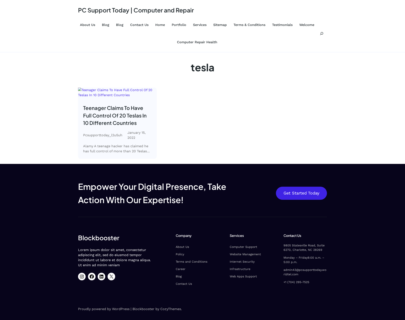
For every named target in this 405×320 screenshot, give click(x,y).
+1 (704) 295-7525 (296, 282)
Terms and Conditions (191, 261)
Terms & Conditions (249, 25)
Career (180, 269)
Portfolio (179, 25)
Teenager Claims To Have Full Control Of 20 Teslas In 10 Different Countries (115, 115)
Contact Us (139, 25)
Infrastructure (240, 269)
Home (160, 25)
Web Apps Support (243, 276)
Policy (180, 254)
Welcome (306, 25)
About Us (87, 25)
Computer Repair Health (197, 42)
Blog (105, 25)
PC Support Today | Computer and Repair (136, 10)
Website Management (245, 254)
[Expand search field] (321, 33)
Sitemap (220, 25)
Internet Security (242, 261)
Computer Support (243, 246)
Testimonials (282, 25)
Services (200, 25)
